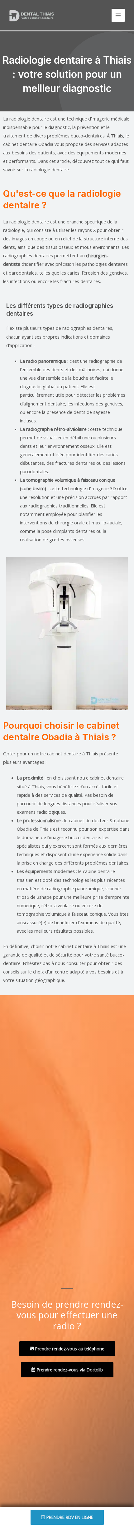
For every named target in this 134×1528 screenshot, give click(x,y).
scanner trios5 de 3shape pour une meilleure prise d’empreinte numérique (73, 897)
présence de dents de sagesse (77, 412)
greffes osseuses (66, 539)
